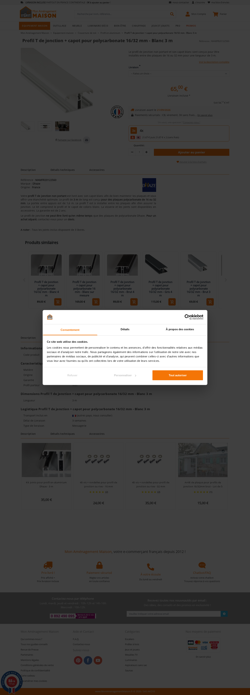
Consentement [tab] (70, 329)
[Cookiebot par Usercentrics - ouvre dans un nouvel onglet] (187, 317)
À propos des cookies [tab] (180, 329)
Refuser (72, 375)
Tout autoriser (178, 375)
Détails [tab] (125, 329)
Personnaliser (123, 375)
